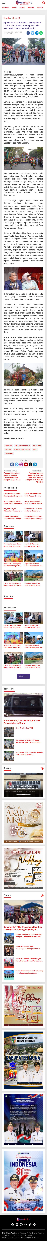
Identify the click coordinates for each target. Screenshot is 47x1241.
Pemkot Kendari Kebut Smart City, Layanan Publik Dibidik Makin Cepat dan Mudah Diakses (12, 545)
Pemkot (13, 34)
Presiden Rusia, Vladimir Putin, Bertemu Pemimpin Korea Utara (22, 721)
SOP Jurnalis (17, 1235)
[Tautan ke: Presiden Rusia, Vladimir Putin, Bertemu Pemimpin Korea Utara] (23, 705)
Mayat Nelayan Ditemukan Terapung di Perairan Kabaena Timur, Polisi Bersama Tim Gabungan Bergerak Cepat (13, 510)
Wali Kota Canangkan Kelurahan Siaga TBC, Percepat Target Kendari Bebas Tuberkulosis (12, 565)
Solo (35, 450)
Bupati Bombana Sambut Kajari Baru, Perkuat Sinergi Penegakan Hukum (29, 960)
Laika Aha (37, 446)
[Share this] (28, 33)
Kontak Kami (26, 1237)
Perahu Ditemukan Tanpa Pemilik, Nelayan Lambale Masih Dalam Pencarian (13, 517)
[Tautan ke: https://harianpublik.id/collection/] (42, 895)
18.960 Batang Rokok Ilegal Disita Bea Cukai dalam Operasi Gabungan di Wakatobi (13, 502)
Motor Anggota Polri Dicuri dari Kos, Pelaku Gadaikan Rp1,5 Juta (33, 502)
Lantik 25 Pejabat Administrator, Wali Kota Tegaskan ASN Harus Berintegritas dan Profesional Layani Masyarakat (33, 545)
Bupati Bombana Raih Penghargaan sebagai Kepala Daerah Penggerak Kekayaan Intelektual (33, 517)
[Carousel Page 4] (26, 794)
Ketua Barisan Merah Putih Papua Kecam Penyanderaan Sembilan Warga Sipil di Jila (33, 495)
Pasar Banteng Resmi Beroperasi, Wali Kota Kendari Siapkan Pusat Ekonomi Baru (13, 584)
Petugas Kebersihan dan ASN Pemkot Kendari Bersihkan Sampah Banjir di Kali (12, 475)
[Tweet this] (32, 33)
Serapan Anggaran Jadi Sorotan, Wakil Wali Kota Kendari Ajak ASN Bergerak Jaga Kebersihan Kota (33, 584)
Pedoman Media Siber (10, 1237)
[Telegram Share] (37, 33)
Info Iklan (37, 1237)
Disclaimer (6, 1235)
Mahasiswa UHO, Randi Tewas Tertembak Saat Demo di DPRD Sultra (28, 741)
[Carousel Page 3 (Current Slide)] (23, 794)
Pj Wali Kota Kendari (22, 450)
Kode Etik (28, 1235)
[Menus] (4, 3)
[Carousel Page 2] (20, 794)
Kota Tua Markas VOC (24, 728)
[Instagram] (21, 464)
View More (23, 676)
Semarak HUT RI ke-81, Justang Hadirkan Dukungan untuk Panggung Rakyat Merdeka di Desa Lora (33, 510)
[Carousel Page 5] (29, 794)
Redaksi (23, 1233)
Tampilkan (9, 453)
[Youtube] (26, 464)
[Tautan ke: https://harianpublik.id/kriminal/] (42, 768)
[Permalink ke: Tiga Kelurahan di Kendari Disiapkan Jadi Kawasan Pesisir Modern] (34, 556)
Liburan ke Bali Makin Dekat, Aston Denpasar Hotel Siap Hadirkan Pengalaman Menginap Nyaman (13, 495)
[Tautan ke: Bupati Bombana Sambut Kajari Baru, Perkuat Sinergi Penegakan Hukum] (9, 963)
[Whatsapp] (41, 33)
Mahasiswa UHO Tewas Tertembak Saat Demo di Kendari (29, 753)
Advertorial (7, 34)
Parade (8, 450)
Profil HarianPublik (35, 1233)
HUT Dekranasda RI (22, 446)
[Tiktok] (30, 464)
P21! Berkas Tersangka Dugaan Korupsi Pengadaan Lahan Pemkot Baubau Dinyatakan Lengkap (21, 787)
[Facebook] (12, 464)
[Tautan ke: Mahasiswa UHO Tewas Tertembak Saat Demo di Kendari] (9, 756)
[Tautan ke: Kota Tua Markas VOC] (9, 732)
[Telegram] (35, 464)
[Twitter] (17, 464)
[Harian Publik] (24, 3)
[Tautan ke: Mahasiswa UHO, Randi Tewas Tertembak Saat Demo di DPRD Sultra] (9, 744)
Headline (8, 446)
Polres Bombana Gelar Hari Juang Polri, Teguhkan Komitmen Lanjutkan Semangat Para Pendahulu (29, 972)
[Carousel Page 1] (18, 794)
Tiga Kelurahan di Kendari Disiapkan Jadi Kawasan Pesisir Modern (33, 565)
